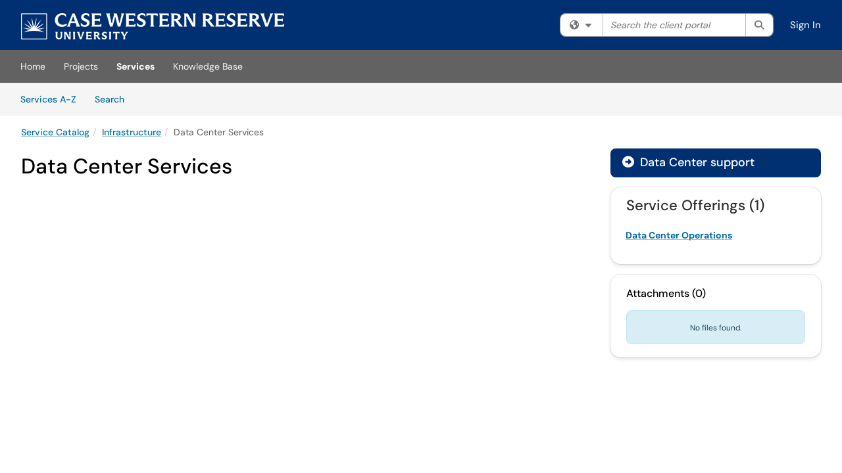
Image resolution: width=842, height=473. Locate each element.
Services (135, 66)
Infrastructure (131, 132)
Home (32, 66)
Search (114, 99)
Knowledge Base (208, 66)
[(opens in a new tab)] (152, 26)
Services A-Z (48, 99)
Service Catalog (55, 132)
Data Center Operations (679, 235)
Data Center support (688, 162)
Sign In (805, 25)
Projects (81, 66)
